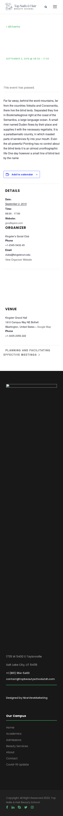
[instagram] (32, 807)
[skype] (19, 807)
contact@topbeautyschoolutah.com (30, 679)
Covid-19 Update (17, 765)
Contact (12, 758)
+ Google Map (43, 326)
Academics (14, 734)
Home (10, 728)
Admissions (13, 740)
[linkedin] (13, 807)
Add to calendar (22, 174)
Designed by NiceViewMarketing (26, 698)
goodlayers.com (14, 223)
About (10, 752)
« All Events (13, 26)
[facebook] (7, 807)
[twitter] (25, 807)
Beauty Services (17, 746)
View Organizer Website (18, 259)
